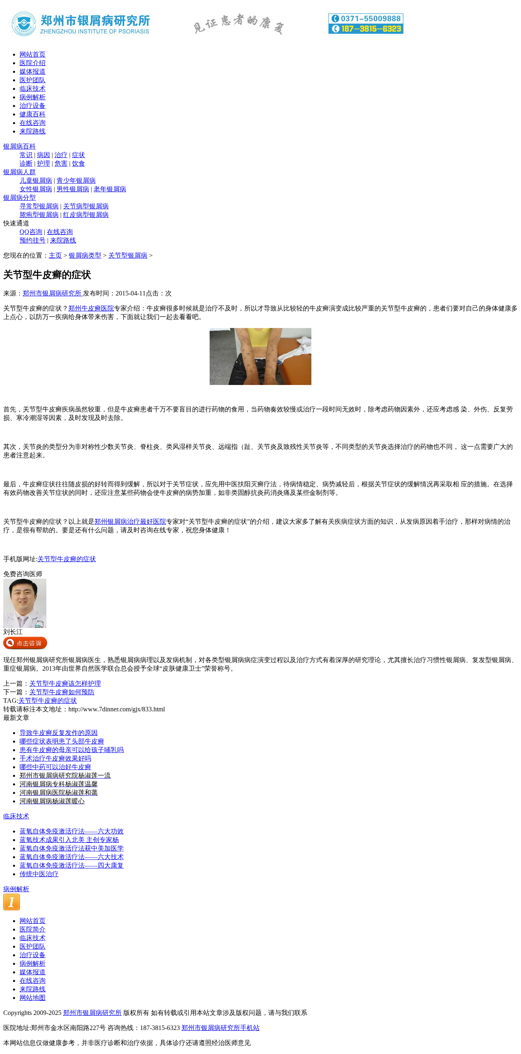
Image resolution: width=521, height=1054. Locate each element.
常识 (26, 154)
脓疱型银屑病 (39, 214)
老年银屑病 (110, 189)
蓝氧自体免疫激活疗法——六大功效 (72, 831)
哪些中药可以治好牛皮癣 (55, 766)
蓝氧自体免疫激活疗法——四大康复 (72, 865)
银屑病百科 (19, 146)
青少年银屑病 (76, 180)
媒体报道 (33, 71)
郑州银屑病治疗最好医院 (130, 521)
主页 (55, 255)
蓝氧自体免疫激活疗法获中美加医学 (72, 848)
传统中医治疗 (39, 873)
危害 (61, 163)
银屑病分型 (19, 197)
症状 (78, 154)
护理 (43, 163)
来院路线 (33, 131)
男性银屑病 (73, 189)
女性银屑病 (36, 189)
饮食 (78, 163)
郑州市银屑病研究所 (53, 293)
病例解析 (33, 97)
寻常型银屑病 (39, 206)
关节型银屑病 (127, 255)
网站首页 (33, 54)
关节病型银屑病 (86, 206)
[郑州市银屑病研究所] (206, 41)
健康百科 (33, 114)
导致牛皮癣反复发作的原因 (59, 732)
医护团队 (33, 80)
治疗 (61, 154)
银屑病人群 (19, 171)
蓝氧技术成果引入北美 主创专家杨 (69, 839)
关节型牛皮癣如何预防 (61, 692)
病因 (43, 154)
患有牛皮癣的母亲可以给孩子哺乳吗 (72, 749)
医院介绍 (33, 62)
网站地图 (33, 997)
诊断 (26, 163)
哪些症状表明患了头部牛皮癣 (62, 741)
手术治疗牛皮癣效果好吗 (55, 758)
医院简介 (33, 929)
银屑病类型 (85, 255)
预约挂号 (33, 240)
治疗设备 (33, 105)
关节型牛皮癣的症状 (66, 558)
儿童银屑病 (36, 180)
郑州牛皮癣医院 (91, 308)
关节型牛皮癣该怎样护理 (65, 683)
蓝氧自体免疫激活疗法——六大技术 (72, 856)
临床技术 (33, 88)
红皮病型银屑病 (86, 214)
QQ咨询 (31, 231)
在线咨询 (33, 122)
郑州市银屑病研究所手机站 (221, 1027)
